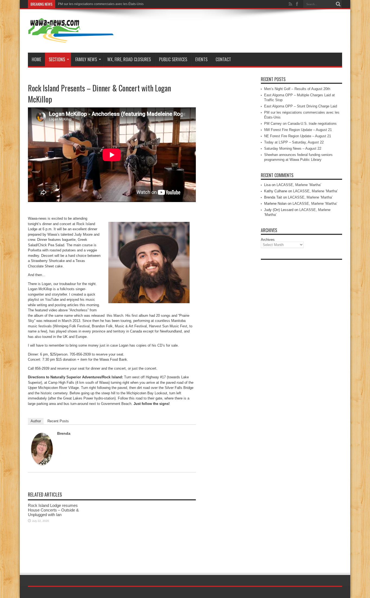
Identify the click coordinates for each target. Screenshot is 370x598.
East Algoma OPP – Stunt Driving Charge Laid (300, 106)
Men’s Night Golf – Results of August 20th (297, 89)
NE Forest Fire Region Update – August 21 (297, 136)
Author (36, 421)
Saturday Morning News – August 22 (292, 148)
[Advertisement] (301, 344)
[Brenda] (42, 464)
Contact (223, 59)
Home (36, 59)
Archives (268, 240)
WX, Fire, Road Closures (129, 59)
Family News (86, 59)
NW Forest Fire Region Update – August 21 (298, 130)
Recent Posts (58, 421)
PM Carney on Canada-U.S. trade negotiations (300, 123)
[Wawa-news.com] (71, 39)
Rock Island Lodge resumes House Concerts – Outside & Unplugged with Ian (53, 510)
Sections (57, 59)
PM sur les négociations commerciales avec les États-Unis (101, 4)
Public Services (173, 59)
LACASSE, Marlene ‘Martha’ (299, 185)
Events (201, 59)
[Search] (338, 4)
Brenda (63, 433)
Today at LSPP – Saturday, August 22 (294, 142)
